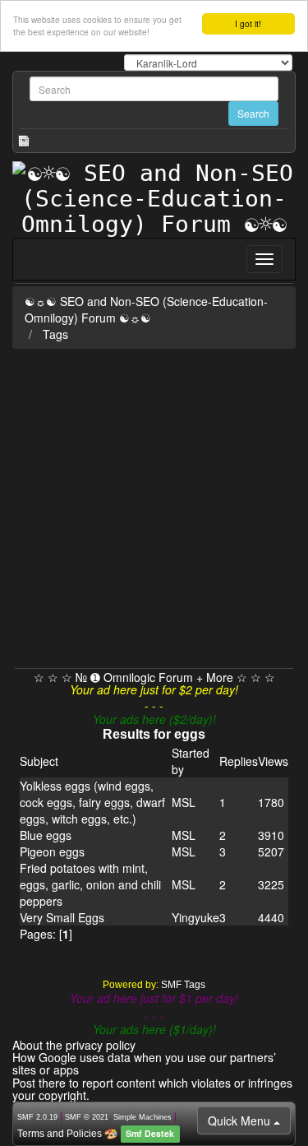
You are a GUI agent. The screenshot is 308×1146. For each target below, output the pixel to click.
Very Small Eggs (62, 917)
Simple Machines (142, 1117)
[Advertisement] (154, 505)
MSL (183, 802)
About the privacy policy (74, 1045)
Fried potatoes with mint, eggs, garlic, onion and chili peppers (90, 884)
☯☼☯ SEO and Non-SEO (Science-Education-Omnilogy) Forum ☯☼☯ (146, 309)
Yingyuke (195, 917)
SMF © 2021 (86, 1117)
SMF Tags (183, 985)
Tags (55, 334)
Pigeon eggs (52, 851)
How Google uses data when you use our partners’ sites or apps (144, 1063)
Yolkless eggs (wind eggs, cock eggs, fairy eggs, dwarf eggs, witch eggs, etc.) (92, 802)
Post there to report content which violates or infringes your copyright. (152, 1088)
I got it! (248, 23)
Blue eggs (45, 835)
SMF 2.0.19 (37, 1117)
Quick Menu (241, 1120)
